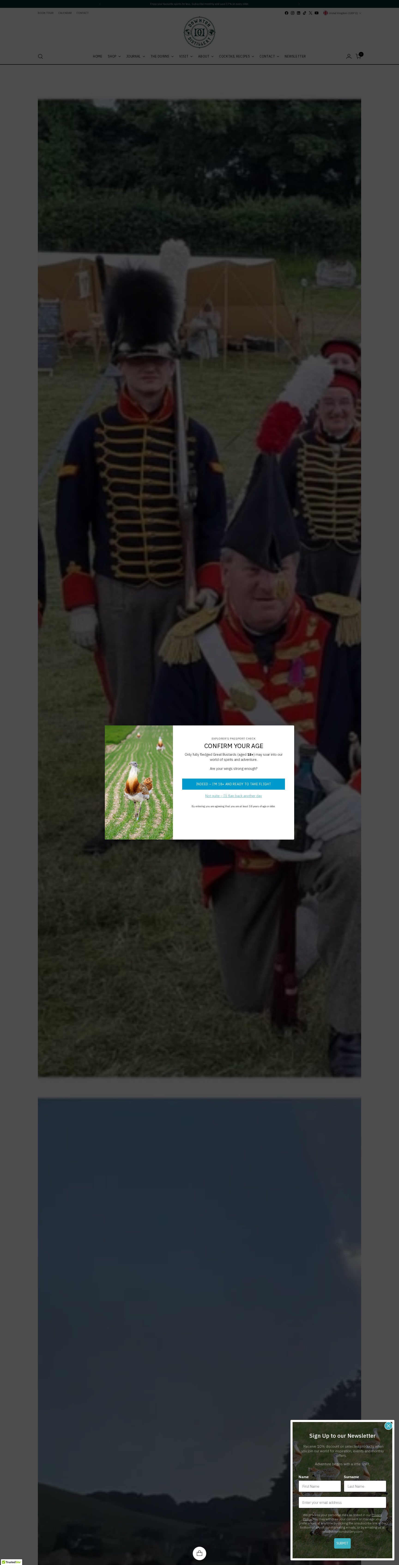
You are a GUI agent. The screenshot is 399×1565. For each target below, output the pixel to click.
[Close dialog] (388, 1426)
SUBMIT (342, 1543)
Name (304, 1476)
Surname (351, 1476)
